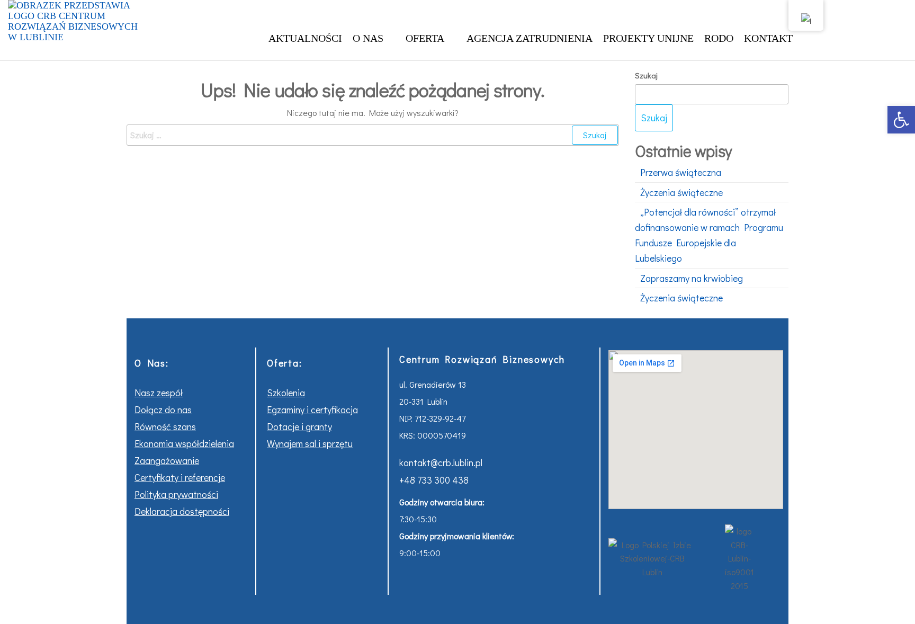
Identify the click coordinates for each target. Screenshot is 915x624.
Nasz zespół (158, 392)
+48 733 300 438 (434, 480)
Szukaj (646, 75)
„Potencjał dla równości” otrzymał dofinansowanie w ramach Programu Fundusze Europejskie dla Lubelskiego (709, 235)
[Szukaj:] (373, 135)
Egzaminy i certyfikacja (312, 409)
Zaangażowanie (166, 460)
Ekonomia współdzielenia (184, 443)
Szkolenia (286, 392)
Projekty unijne (648, 38)
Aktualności (305, 38)
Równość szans (165, 426)
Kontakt (768, 38)
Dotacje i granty (299, 426)
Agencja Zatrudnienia (530, 38)
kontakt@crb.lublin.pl (440, 462)
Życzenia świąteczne (681, 192)
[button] (901, 119)
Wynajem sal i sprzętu (310, 443)
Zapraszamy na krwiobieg (691, 278)
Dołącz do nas (163, 409)
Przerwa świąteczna (680, 172)
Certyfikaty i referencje (179, 477)
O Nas (368, 38)
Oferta (425, 38)
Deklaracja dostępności (181, 511)
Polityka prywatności (176, 494)
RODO (718, 38)
